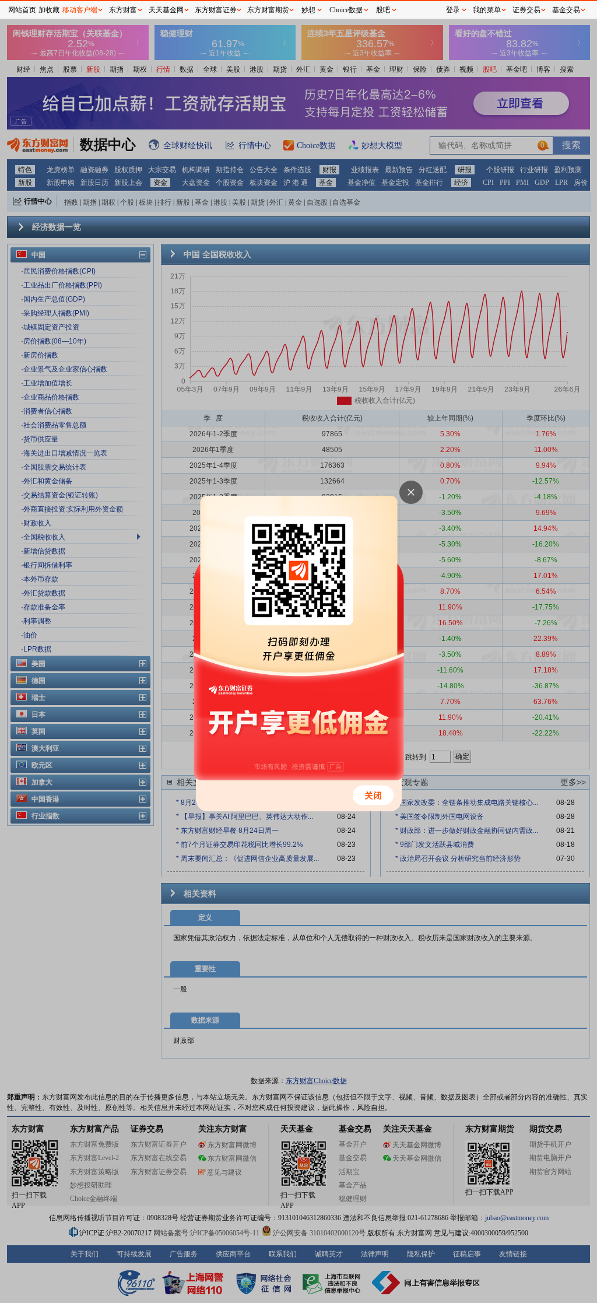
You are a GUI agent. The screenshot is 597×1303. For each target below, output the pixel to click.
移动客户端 (79, 10)
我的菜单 (487, 10)
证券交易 (526, 10)
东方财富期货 (268, 10)
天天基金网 (166, 10)
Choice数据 (346, 10)
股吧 (383, 10)
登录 (453, 10)
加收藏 (48, 10)
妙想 (308, 10)
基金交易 (566, 10)
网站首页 (22, 10)
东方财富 (123, 10)
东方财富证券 (216, 10)
